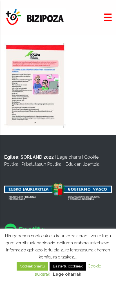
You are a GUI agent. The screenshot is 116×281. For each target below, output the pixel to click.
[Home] (35, 17)
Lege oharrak (67, 274)
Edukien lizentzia (82, 164)
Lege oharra (69, 157)
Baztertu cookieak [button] (68, 266)
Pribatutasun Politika (41, 164)
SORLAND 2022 (37, 157)
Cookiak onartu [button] (32, 266)
